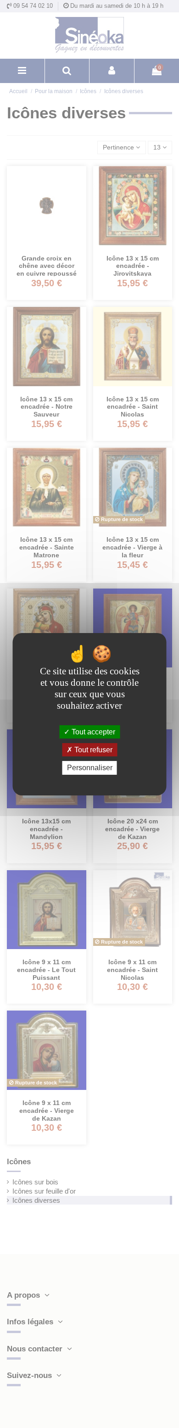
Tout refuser (92, 750)
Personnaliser (89, 768)
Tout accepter (92, 732)
